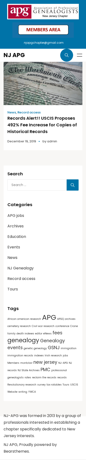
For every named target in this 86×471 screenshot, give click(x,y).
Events (13, 247)
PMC (45, 369)
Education (16, 236)
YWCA (32, 392)
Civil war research (43, 326)
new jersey (45, 362)
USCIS (74, 384)
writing (22, 392)
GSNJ (54, 347)
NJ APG (14, 55)
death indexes (25, 333)
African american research (24, 319)
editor (38, 333)
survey (41, 384)
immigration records (20, 355)
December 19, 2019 (21, 141)
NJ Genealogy (20, 268)
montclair (26, 363)
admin (52, 141)
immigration (68, 348)
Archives (15, 226)
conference (62, 326)
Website (12, 392)
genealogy (23, 340)
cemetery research (19, 326)
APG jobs (15, 215)
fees (57, 333)
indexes (39, 355)
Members (13, 363)
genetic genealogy (35, 348)
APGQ (60, 319)
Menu (79, 55)
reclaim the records (44, 377)
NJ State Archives (29, 370)
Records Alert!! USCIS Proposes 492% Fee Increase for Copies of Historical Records (42, 124)
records (62, 377)
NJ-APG (63, 363)
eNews (47, 333)
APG (49, 317)
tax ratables (54, 384)
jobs (65, 355)
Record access (29, 112)
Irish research (53, 355)
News (11, 112)
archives (70, 319)
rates (28, 377)
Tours (12, 289)
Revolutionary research (21, 384)
